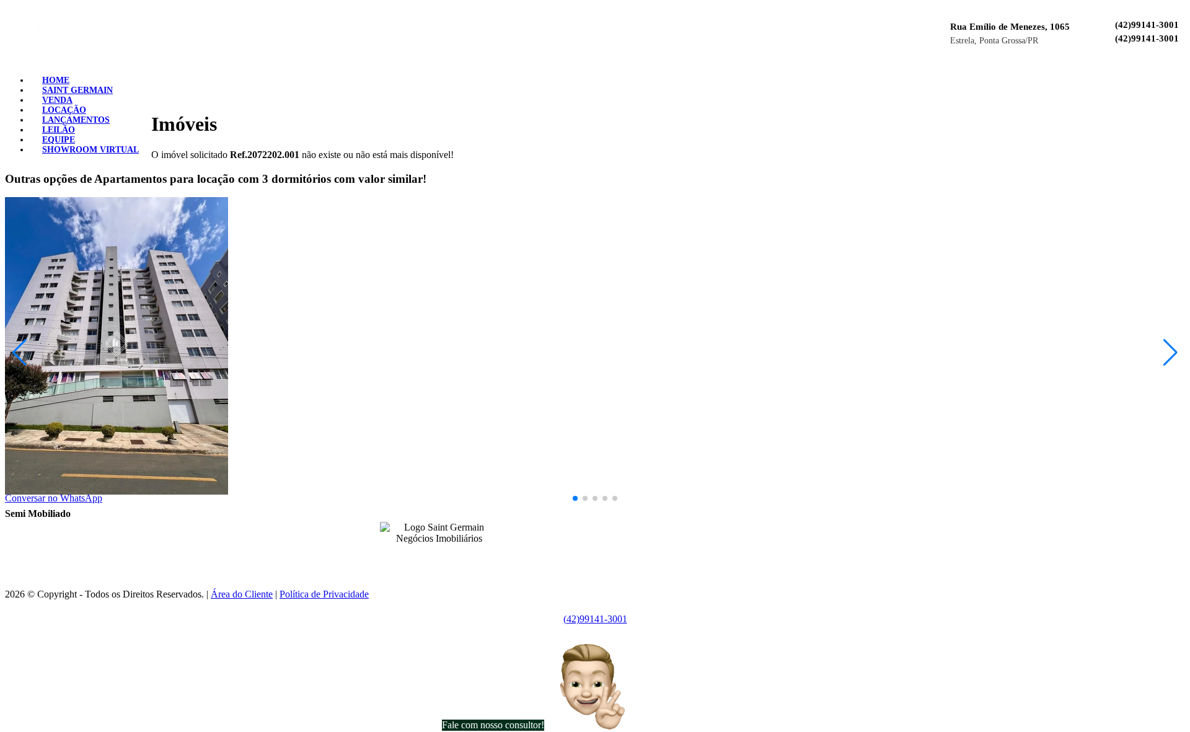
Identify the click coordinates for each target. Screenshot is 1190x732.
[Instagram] (1160, 76)
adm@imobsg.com (625, 546)
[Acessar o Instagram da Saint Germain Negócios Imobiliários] (446, 557)
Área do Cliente (242, 594)
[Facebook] (1150, 76)
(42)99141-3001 (1147, 25)
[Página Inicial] (80, 52)
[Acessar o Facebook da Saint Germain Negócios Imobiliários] (431, 557)
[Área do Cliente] (1180, 76)
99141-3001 (593, 525)
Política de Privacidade (324, 594)
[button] (575, 498)
